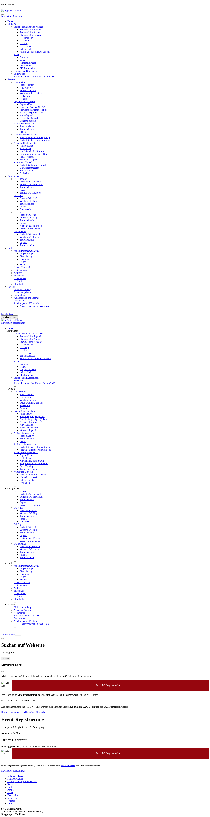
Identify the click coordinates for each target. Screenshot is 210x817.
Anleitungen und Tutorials (26, 303)
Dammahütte (20, 278)
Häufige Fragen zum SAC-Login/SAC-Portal (23, 712)
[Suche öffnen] (16, 635)
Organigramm (26, 87)
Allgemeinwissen (28, 62)
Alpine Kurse (26, 145)
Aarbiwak (18, 273)
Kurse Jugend (26, 115)
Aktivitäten (12, 24)
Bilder (23, 262)
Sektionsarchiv (27, 170)
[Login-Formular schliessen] (2, 671)
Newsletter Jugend (29, 118)
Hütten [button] (10, 563)
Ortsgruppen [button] (13, 488)
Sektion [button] (11, 389)
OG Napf (24, 40)
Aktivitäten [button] (12, 330)
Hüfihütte (18, 281)
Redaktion (25, 96)
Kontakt (11, 803)
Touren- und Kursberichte (26, 71)
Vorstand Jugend (28, 121)
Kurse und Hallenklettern (26, 143)
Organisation (20, 82)
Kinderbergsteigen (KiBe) (32, 107)
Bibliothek (25, 173)
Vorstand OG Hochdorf (31, 184)
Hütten (10, 248)
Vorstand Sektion (28, 90)
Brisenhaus (19, 275)
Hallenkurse (25, 148)
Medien (23, 264)
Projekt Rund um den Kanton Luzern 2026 (34, 76)
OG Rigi (24, 43)
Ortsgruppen (13, 176)
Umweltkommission (29, 168)
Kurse (16, 54)
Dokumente (25, 259)
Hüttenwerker (20, 270)
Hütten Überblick (22, 267)
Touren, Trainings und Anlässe (28, 26)
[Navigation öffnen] (19, 635)
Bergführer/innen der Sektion (34, 154)
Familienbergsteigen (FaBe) (33, 109)
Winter (23, 60)
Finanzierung (26, 256)
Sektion (11, 79)
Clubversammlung (22, 289)
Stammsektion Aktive (30, 32)
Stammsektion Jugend (30, 29)
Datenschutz (13, 795)
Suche (10, 792)
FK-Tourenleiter (27, 68)
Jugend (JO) (26, 104)
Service (11, 286)
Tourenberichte (27, 245)
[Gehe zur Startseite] (11, 10)
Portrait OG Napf (28, 198)
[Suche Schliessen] (2, 638)
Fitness (23, 132)
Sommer (24, 57)
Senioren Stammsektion (25, 134)
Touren (4, 634)
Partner (10, 789)
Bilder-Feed (19, 73)
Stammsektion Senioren (31, 35)
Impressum (12, 798)
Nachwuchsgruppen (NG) (32, 112)
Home (10, 21)
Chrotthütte (19, 284)
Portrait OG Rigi (28, 215)
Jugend (23, 190)
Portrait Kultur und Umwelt (33, 165)
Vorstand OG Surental (30, 237)
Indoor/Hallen (26, 65)
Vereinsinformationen (30, 228)
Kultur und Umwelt (23, 162)
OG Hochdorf (26, 38)
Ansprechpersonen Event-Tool (34, 306)
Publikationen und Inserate (26, 297)
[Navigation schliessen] (2, 14)
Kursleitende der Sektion (32, 151)
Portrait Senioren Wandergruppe (35, 140)
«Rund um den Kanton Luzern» (35, 51)
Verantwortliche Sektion (31, 93)
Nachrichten (19, 295)
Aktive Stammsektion (24, 123)
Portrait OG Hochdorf (30, 181)
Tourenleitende (27, 129)
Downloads (25, 209)
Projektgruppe (26, 253)
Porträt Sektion (27, 85)
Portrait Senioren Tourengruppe (35, 137)
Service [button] (11, 604)
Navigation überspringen (13, 16)
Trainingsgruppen (28, 159)
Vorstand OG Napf (29, 201)
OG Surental (26, 46)
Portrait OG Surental (30, 234)
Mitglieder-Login (9, 317)
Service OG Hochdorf (30, 192)
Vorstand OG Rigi (28, 217)
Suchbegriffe (7, 652)
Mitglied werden (15, 778)
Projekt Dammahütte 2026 (26, 250)
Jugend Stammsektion (24, 101)
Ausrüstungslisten (22, 292)
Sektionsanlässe (27, 49)
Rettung (23, 98)
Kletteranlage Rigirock (31, 226)
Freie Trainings (27, 156)
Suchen (5, 659)
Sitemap (11, 800)
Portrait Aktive (27, 126)
